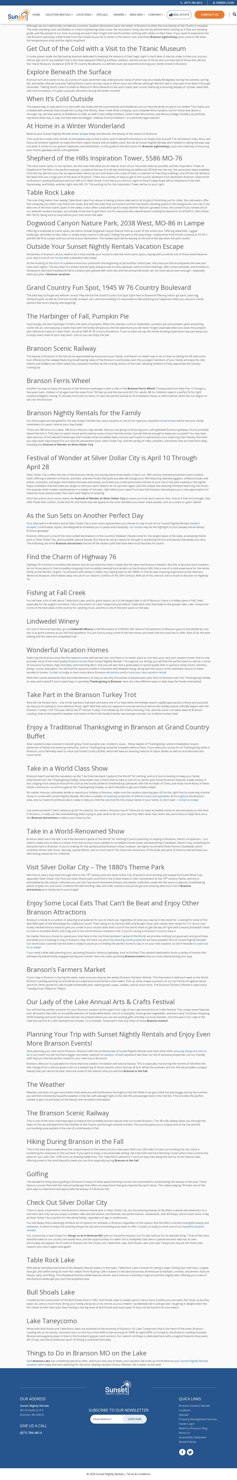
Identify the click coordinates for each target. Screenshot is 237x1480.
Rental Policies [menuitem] (187, 1442)
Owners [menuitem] (118, 14)
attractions (112, 672)
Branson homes (78, 661)
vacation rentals (114, 1055)
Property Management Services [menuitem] (198, 1419)
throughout (181, 796)
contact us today (188, 800)
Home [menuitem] (36, 14)
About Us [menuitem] (184, 1433)
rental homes (168, 420)
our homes (136, 527)
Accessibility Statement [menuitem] (192, 1437)
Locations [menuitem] (83, 14)
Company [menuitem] (154, 14)
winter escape (79, 134)
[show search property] (232, 15)
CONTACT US (209, 14)
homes (59, 258)
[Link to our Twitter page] (190, 1452)
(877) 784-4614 (31, 1433)
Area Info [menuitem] (136, 14)
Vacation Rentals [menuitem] (58, 14)
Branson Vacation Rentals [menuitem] (194, 1405)
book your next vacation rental (147, 672)
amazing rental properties (130, 940)
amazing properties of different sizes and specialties (138, 796)
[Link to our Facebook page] (182, 1452)
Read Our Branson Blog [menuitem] (193, 1428)
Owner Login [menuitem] (186, 1424)
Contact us (55, 672)
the (112, 940)
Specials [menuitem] (102, 14)
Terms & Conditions (138, 1474)
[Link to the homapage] (119, 1387)
